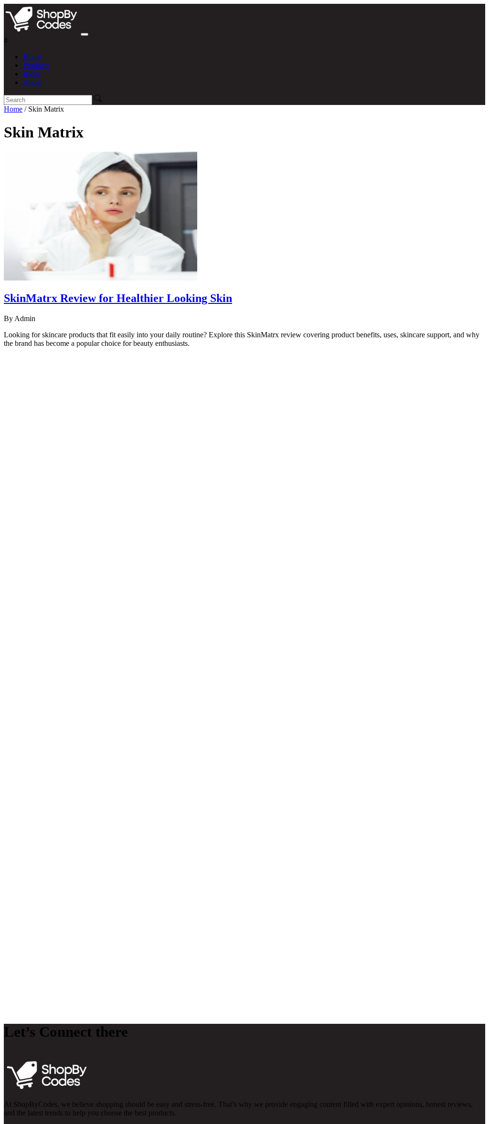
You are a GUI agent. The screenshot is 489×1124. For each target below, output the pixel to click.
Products (36, 65)
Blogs (32, 74)
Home (32, 56)
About (32, 82)
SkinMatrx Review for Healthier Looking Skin (118, 298)
